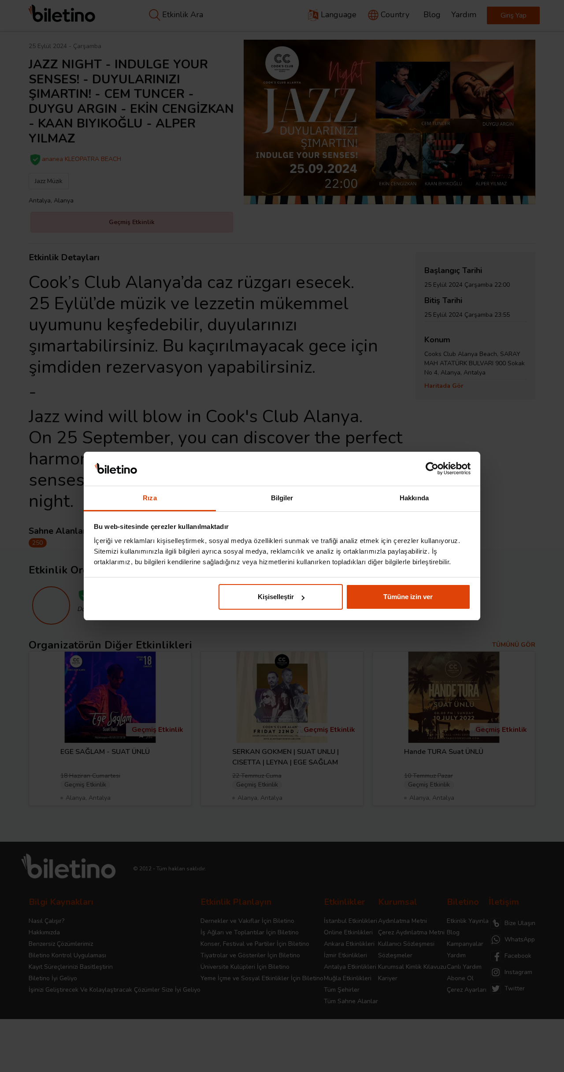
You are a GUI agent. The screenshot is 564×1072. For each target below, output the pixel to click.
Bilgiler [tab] (282, 498)
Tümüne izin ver (408, 596)
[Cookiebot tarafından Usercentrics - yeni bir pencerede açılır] (432, 469)
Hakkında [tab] (414, 498)
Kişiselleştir (276, 596)
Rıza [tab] (149, 498)
